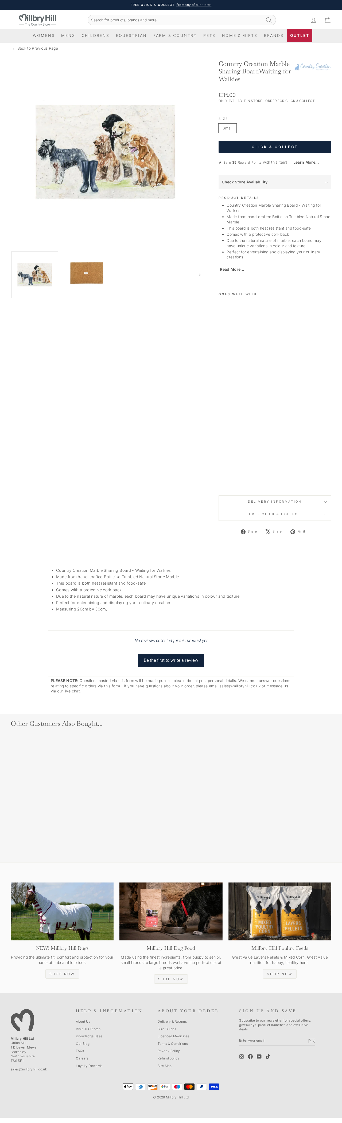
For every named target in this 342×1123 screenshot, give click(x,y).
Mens (68, 35)
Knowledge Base (89, 1036)
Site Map (165, 1066)
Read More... (232, 269)
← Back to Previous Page (35, 48)
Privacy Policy (169, 1051)
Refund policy (169, 1058)
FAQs (80, 1051)
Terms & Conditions (173, 1044)
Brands (274, 35)
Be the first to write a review (171, 660)
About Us (83, 1021)
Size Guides (167, 1029)
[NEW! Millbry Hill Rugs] (62, 911)
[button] (171, 657)
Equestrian (131, 35)
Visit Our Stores (88, 1029)
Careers (82, 1058)
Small (227, 128)
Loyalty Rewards (89, 1066)
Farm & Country (175, 35)
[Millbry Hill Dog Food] (170, 911)
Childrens (96, 35)
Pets (209, 35)
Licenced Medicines (173, 1036)
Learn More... (304, 162)
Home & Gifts (240, 35)
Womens (44, 35)
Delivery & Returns (172, 1021)
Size (223, 119)
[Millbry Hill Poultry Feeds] (279, 911)
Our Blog (83, 1044)
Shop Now (62, 974)
